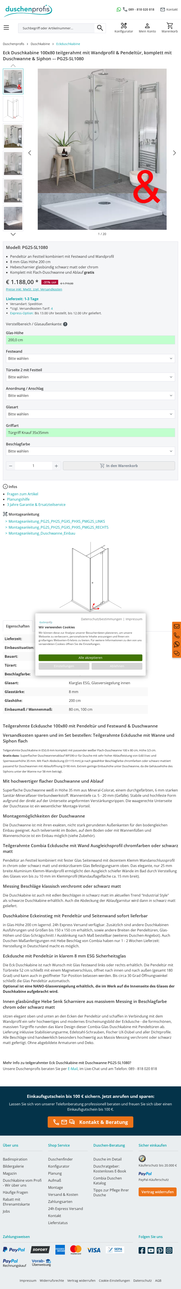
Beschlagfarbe (18, 444)
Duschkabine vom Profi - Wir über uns (22, 1183)
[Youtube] (151, 1249)
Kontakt (172, 9)
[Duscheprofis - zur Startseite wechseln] (45, 9)
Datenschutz (142, 1280)
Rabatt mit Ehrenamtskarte (16, 1202)
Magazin (10, 1173)
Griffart (12, 425)
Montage (55, 1187)
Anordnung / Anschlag (24, 388)
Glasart (12, 407)
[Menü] (7, 26)
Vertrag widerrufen (157, 1191)
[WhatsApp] (176, 644)
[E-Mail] (176, 626)
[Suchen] (100, 28)
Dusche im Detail (107, 1159)
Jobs (6, 1211)
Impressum (28, 1280)
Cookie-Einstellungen (114, 1280)
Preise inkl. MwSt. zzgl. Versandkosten (34, 289)
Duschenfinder (60, 1159)
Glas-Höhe (14, 332)
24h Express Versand (65, 1208)
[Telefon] (176, 635)
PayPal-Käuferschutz (154, 1180)
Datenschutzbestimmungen (101, 619)
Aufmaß (54, 1180)
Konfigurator (59, 1166)
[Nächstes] (174, 152)
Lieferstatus (58, 1222)
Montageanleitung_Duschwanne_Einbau (42, 533)
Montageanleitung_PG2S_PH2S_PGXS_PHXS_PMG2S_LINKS (57, 521)
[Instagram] (169, 1249)
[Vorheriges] (29, 152)
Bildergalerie (13, 1166)
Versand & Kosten (63, 1194)
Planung (55, 1173)
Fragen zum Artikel (22, 494)
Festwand (14, 351)
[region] (90, 152)
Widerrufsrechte (52, 1280)
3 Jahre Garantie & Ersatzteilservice (36, 504)
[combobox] (56, 28)
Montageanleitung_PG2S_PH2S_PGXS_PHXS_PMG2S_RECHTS (59, 527)
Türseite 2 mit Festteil (24, 369)
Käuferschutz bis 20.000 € (158, 1165)
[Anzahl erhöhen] (56, 465)
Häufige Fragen (15, 1192)
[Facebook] (142, 1249)
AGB (158, 1280)
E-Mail (73, 1068)
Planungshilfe (18, 499)
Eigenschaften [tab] (18, 626)
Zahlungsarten (60, 1201)
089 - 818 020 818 (141, 9)
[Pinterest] (160, 1249)
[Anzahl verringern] (10, 465)
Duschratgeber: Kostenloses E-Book (109, 1169)
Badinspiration (15, 1159)
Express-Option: (22, 313)
